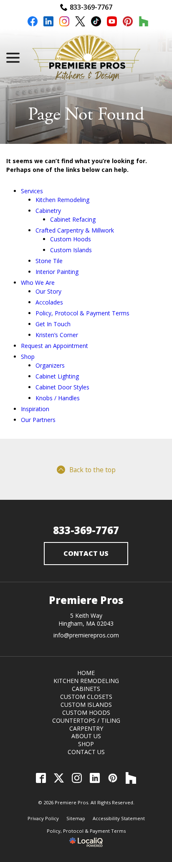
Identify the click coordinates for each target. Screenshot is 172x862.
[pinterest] (128, 22)
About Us (86, 736)
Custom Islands (71, 250)
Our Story (48, 291)
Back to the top (92, 469)
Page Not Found (86, 115)
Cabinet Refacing (73, 219)
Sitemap (75, 818)
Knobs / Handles (57, 398)
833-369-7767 (91, 7)
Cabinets (86, 689)
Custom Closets (86, 697)
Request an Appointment (54, 346)
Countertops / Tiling (86, 720)
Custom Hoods (70, 239)
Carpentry (86, 728)
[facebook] (33, 22)
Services (32, 191)
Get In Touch (53, 324)
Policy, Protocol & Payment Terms (82, 313)
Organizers (50, 365)
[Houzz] (130, 778)
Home (86, 673)
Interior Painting (56, 272)
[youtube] (112, 22)
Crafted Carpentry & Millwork (74, 230)
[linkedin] (48, 22)
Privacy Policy (43, 818)
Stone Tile (49, 261)
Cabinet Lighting (57, 376)
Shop (28, 357)
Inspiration (35, 409)
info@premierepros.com (86, 635)
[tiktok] (96, 22)
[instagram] (64, 22)
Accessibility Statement (119, 818)
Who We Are (38, 282)
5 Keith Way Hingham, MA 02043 (86, 619)
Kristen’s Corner (56, 335)
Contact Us (86, 553)
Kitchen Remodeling (62, 200)
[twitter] (80, 22)
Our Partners (38, 420)
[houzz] (144, 22)
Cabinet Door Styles (62, 387)
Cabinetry (48, 211)
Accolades (49, 302)
